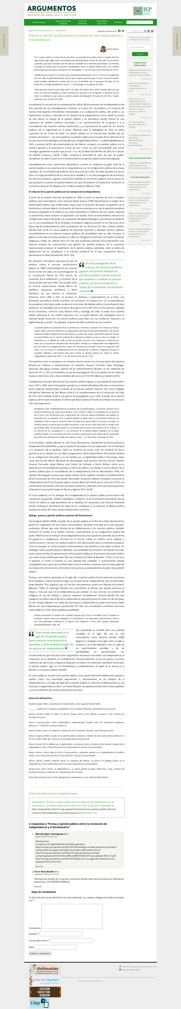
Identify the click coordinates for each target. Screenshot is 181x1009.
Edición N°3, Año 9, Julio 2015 (42, 30)
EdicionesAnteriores (82, 22)
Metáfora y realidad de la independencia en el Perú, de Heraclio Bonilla (140, 72)
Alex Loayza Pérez (144, 131)
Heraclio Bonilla (145, 94)
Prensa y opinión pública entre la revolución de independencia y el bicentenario (140, 186)
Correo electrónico (39, 940)
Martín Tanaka (145, 118)
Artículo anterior (4, 41)
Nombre (34, 933)
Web (31, 947)
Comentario (35, 928)
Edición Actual (38, 22)
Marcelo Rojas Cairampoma (49, 834)
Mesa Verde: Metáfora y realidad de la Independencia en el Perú (139, 87)
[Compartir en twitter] (123, 31)
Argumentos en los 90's (102, 22)
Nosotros (118, 22)
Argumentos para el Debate (63, 22)
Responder (39, 866)
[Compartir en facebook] (119, 31)
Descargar (61, 30)
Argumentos (54, 10)
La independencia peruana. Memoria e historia (138, 124)
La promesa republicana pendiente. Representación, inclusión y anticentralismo (139, 140)
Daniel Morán (113, 49)
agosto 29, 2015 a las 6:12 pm (46, 836)
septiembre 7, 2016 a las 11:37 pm (46, 874)
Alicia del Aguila (145, 149)
